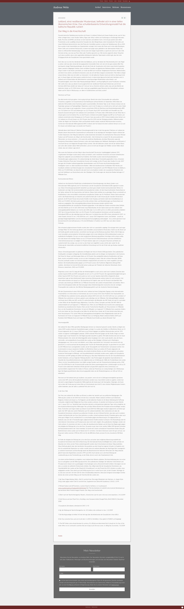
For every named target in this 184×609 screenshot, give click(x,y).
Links (115, 1)
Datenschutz (115, 585)
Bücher (106, 1)
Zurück (60, 536)
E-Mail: (61, 573)
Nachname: (96, 566)
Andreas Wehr (61, 7)
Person (101, 1)
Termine (111, 1)
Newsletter (125, 1)
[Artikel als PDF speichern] (125, 18)
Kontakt (119, 1)
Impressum (88, 607)
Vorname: (62, 566)
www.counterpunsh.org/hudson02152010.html (72, 488)
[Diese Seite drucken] (123, 18)
